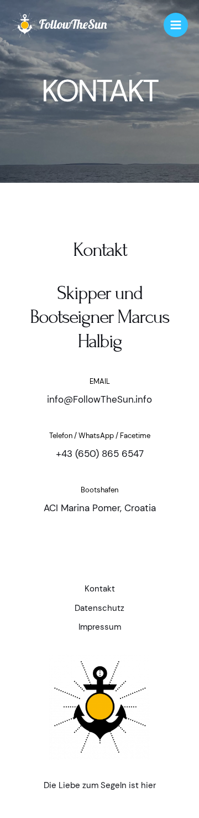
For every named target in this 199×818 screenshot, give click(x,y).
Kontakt (100, 589)
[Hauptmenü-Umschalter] (176, 25)
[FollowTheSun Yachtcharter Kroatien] (60, 25)
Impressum (99, 627)
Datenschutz (99, 608)
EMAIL (100, 381)
